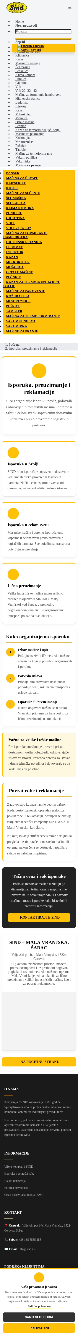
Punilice (20, 79)
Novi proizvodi (26, 25)
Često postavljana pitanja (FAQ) (24, 1194)
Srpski (35, 50)
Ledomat (21, 102)
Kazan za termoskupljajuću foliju (37, 130)
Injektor (20, 106)
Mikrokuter (23, 114)
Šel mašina (22, 67)
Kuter (19, 59)
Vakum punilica (26, 157)
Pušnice (20, 145)
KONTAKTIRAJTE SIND (40, 917)
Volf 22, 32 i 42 (26, 90)
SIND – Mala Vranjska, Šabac (39, 945)
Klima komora (25, 75)
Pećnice (20, 126)
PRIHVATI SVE (40, 1328)
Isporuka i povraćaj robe (19, 1173)
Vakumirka (22, 161)
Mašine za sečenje (27, 63)
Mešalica (21, 118)
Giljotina (21, 83)
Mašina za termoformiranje (33, 153)
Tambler (21, 149)
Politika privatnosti (40, 1306)
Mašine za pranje (28, 165)
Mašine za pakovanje (29, 134)
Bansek (13, 173)
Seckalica (21, 71)
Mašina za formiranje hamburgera (38, 94)
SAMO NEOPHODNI (39, 1317)
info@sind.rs (26, 1249)
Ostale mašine (24, 122)
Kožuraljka (23, 138)
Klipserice (22, 55)
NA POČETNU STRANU (40, 1062)
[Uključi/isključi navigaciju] (70, 8)
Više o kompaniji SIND (18, 1166)
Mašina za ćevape (22, 178)
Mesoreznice (24, 142)
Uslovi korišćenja (15, 1180)
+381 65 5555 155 (30, 1239)
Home (19, 21)
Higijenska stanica (27, 98)
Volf (18, 87)
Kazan (19, 110)
